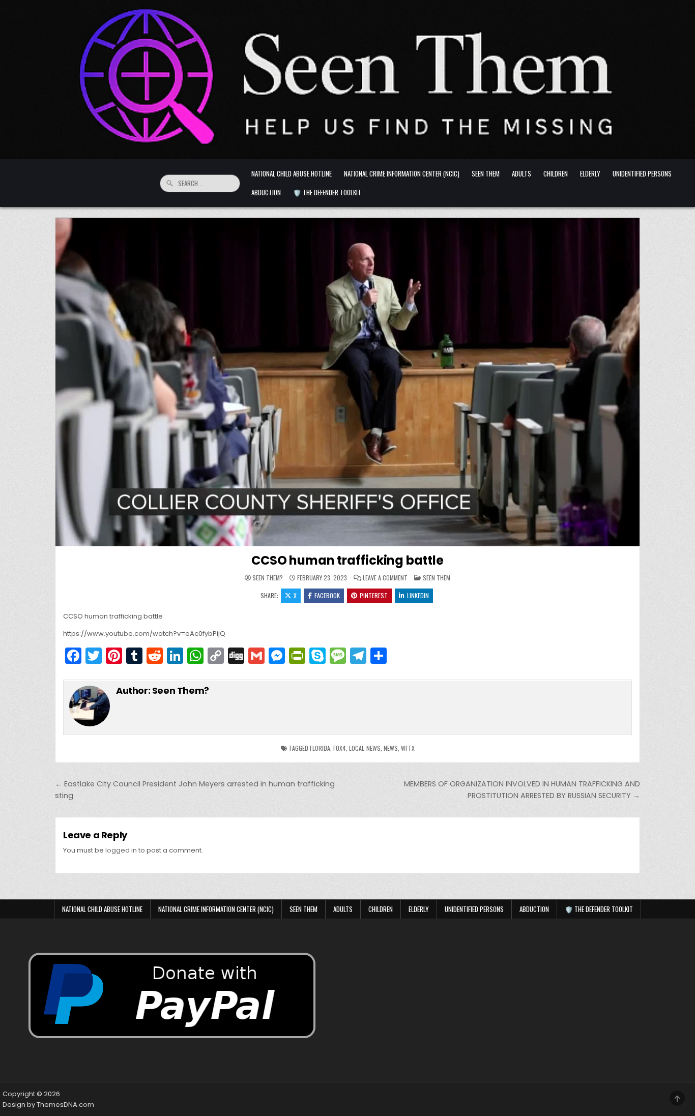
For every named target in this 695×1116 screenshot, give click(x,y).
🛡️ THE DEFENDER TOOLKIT (327, 192)
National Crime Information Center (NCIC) (401, 173)
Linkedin (418, 595)
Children (555, 173)
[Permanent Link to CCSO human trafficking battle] (347, 382)
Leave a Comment (385, 578)
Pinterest (374, 595)
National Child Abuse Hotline (291, 173)
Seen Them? (267, 578)
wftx (408, 748)
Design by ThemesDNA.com (48, 1104)
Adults (521, 173)
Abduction (266, 192)
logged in (121, 850)
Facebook (327, 595)
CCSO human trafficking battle (347, 560)
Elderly (590, 173)
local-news (365, 748)
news (391, 748)
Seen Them (486, 173)
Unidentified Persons (642, 173)
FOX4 (339, 748)
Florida (320, 748)
